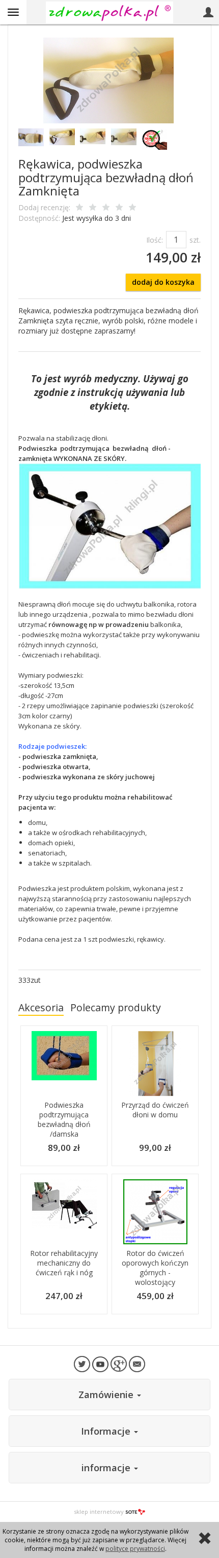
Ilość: (154, 240)
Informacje (107, 1431)
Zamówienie (107, 1394)
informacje (107, 1468)
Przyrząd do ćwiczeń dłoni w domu (155, 1109)
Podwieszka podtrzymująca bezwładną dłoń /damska (64, 1119)
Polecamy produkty (115, 1007)
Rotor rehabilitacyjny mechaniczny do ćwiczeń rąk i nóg (64, 1262)
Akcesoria (41, 1007)
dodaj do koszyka (163, 282)
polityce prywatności (135, 1548)
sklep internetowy (99, 1511)
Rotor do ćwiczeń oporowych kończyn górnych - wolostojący (155, 1267)
